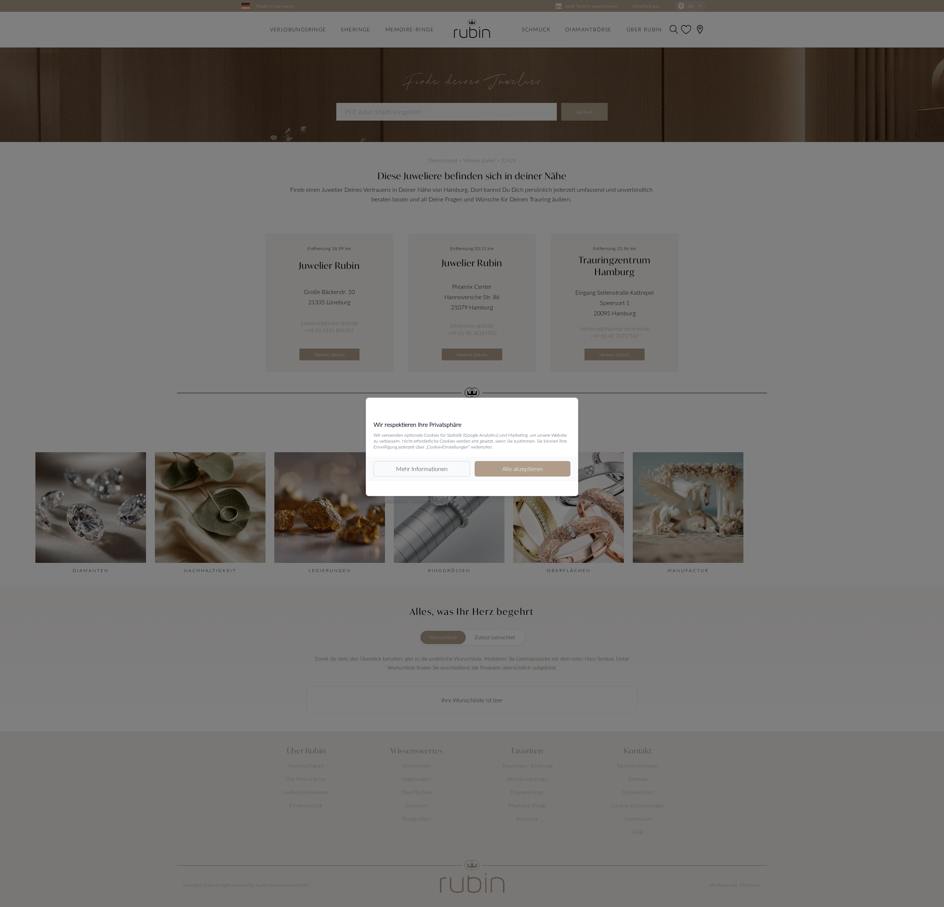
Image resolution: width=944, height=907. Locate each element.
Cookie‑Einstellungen (433, 500)
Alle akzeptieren (522, 468)
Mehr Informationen (422, 468)
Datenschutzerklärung (387, 500)
